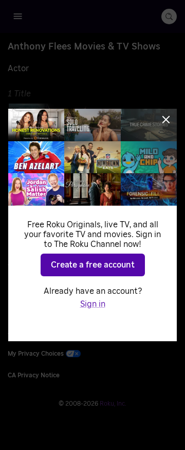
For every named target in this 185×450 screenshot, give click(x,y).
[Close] (166, 119)
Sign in (92, 304)
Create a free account (93, 265)
